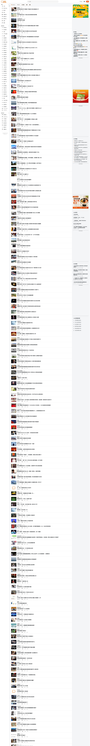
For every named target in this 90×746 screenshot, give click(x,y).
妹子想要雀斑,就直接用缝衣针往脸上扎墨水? (25, 64)
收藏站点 (5, 129)
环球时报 (18, 579)
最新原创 (5, 14)
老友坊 (5, 83)
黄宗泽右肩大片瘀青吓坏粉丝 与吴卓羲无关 (25, 636)
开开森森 (18, 365)
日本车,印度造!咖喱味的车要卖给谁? (24, 245)
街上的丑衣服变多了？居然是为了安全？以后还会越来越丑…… (28, 124)
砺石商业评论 (19, 607)
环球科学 (18, 299)
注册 (87, 1)
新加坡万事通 (19, 128)
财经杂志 (18, 348)
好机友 (18, 79)
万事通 (18, 667)
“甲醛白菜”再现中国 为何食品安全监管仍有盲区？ (26, 388)
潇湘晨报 (18, 739)
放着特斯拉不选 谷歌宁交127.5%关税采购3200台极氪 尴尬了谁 (29, 185)
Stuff (18, 134)
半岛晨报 (18, 568)
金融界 (18, 601)
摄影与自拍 (5, 42)
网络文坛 (5, 50)
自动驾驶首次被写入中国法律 (22, 691)
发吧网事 (5, 46)
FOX (17, 112)
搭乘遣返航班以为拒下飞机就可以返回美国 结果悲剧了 (27, 729)
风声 (17, 596)
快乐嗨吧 (5, 29)
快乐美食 (5, 44)
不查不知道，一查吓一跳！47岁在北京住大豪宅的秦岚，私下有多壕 (29, 460)
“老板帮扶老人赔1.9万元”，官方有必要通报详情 (26, 542)
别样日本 (18, 662)
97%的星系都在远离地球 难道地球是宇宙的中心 (26, 641)
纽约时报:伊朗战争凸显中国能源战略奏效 (24, 427)
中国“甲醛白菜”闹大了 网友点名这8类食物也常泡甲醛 (27, 14)
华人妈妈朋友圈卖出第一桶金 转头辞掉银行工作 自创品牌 (27, 135)
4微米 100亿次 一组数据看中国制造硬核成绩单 (25, 625)
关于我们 (5, 120)
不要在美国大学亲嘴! (21, 20)
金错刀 (18, 293)
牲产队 (18, 271)
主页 (4, 6)
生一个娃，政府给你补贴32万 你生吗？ (24, 487)
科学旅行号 (18, 194)
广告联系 (5, 118)
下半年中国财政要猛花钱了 (22, 603)
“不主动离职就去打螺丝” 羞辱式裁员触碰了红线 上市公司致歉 (28, 212)
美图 (4, 22)
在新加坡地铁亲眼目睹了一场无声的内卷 (24, 658)
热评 (4, 12)
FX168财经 (18, 673)
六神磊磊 (18, 563)
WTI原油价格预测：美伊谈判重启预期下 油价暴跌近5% (27, 652)
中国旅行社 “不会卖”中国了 (22, 377)
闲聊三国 (5, 56)
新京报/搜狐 (18, 211)
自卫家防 (5, 69)
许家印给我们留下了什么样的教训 (23, 608)
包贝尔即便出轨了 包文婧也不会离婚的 (24, 619)
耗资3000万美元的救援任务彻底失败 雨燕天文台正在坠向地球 (28, 300)
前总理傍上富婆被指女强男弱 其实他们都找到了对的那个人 (28, 289)
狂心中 (18, 156)
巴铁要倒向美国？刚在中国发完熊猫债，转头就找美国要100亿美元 (29, 476)
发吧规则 (5, 125)
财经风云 (18, 678)
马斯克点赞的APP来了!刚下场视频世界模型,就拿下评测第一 (28, 25)
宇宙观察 (18, 640)
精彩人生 (5, 48)
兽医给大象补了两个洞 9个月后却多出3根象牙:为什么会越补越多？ (29, 284)
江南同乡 (5, 58)
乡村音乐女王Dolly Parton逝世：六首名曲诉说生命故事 (27, 432)
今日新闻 (23, 4)
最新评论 (5, 16)
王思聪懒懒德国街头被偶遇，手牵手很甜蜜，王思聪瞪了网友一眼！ (29, 157)
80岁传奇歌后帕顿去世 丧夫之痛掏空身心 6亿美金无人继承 (28, 317)
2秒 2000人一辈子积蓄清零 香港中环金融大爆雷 (26, 647)
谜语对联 (5, 104)
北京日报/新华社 (19, 200)
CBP (17, 744)
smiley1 (18, 513)
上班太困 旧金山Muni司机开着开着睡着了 (25, 713)
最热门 (5, 10)
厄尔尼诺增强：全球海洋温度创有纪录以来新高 (26, 449)
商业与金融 (5, 96)
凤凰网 (18, 189)
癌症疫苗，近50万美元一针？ (22, 509)
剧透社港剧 (18, 634)
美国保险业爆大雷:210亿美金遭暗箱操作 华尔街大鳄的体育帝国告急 (29, 383)
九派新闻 (18, 343)
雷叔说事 (18, 84)
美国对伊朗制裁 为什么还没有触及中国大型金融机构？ (27, 416)
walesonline (19, 117)
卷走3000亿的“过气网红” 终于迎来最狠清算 (25, 295)
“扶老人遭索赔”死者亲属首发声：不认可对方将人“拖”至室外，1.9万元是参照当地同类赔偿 (34, 405)
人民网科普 (18, 722)
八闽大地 (5, 67)
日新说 (18, 304)
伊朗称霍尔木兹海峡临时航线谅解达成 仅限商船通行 (26, 559)
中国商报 (18, 733)
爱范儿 (18, 46)
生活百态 (5, 60)
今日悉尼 (18, 205)
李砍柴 (18, 238)
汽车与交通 (5, 100)
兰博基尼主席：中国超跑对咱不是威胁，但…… (25, 493)
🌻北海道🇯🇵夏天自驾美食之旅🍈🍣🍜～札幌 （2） (80, 47)
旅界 (17, 376)
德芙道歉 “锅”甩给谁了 (21, 735)
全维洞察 (18, 315)
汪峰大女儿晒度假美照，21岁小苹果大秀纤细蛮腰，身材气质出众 (29, 163)
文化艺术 (5, 40)
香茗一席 (5, 81)
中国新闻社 (18, 684)
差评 (17, 216)
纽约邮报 (18, 7)
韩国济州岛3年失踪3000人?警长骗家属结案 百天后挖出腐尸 (28, 36)
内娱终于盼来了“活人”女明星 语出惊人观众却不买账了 (27, 278)
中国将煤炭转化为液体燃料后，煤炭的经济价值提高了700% (28, 152)
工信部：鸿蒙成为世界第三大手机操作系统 (25, 520)
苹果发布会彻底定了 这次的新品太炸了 (24, 80)
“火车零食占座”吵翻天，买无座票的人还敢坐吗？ (26, 515)
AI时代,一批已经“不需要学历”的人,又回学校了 (25, 58)
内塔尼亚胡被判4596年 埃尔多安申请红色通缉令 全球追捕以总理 (29, 190)
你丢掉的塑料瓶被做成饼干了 (22, 702)
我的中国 (5, 92)
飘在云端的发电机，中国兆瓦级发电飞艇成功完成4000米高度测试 (29, 146)
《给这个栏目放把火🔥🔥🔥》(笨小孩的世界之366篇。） (80, 36)
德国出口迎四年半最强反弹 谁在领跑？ (24, 438)
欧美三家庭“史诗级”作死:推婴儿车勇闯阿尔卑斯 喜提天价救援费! (29, 223)
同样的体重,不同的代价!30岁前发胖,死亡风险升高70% (27, 42)
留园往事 (5, 94)
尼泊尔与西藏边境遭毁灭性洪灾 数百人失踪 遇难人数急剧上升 (28, 75)
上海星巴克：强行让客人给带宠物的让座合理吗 (26, 564)
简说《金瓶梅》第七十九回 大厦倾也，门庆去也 (81, 41)
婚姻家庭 (5, 71)
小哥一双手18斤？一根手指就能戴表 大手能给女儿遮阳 (27, 119)
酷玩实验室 (18, 244)
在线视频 (5, 106)
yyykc (18, 453)
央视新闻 (18, 623)
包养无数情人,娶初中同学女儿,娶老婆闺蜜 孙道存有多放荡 (28, 229)
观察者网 (18, 354)
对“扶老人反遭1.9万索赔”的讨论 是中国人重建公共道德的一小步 (29, 597)
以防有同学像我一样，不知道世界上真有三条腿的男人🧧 (80, 50)
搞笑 (4, 35)
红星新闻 (18, 326)
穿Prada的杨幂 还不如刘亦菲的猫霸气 (24, 179)
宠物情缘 (5, 37)
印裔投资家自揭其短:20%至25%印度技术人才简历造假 (27, 256)
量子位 (18, 585)
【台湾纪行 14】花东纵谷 (78, 33)
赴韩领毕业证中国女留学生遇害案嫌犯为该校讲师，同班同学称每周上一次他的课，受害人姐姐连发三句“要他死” (38, 537)
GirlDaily (18, 178)
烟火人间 (5, 102)
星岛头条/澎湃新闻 (19, 370)
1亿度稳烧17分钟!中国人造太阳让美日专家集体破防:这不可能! (28, 196)
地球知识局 (18, 172)
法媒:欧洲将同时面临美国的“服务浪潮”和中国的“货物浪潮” (28, 421)
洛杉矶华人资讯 (19, 68)
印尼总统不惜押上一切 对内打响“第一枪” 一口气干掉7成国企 (28, 234)
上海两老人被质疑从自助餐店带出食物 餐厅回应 (26, 740)
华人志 (18, 249)
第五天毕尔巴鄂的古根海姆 (78, 45)
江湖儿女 (5, 89)
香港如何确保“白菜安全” (21, 630)
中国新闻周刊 (19, 321)
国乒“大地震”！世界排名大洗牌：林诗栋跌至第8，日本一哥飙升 (29, 531)
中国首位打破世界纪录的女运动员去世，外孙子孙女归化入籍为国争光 (30, 394)
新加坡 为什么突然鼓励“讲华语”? (23, 251)
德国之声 (18, 436)
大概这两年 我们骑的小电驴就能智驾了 (24, 218)
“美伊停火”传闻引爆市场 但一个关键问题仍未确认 (26, 674)
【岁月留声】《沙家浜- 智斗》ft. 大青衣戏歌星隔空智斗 (80, 55)
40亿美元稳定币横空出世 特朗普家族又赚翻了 (25, 680)
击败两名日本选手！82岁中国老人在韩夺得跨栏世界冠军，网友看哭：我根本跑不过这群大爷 (34, 399)
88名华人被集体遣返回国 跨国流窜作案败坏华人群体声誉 (27, 669)
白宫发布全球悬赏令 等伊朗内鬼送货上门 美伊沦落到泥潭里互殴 (29, 361)
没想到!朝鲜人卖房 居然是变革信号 (23, 240)
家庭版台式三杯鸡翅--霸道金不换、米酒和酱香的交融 (80, 53)
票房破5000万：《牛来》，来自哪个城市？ (24, 498)
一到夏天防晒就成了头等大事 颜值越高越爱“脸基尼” (26, 707)
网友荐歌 (5, 79)
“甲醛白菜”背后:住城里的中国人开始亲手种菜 (25, 53)
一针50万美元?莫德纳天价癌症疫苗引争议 (25, 322)
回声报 (18, 90)
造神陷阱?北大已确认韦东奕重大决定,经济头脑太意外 (27, 31)
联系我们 (5, 114)
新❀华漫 (5, 73)
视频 (4, 20)
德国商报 (18, 95)
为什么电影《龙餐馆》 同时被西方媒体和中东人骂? (26, 333)
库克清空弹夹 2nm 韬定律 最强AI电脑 (24, 586)
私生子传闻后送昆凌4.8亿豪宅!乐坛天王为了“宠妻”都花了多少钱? (29, 267)
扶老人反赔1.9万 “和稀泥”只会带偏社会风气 (25, 141)
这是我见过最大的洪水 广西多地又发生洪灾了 (25, 592)
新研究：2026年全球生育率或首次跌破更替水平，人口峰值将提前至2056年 (31, 410)
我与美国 (5, 85)
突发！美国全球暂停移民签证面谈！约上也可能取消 (26, 113)
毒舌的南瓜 (18, 332)
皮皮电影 (18, 29)
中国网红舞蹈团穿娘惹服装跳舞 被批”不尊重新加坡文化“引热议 (29, 130)
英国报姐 (18, 35)
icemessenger (19, 403)
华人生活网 (18, 717)
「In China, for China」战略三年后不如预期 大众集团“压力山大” (29, 108)
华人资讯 (18, 695)
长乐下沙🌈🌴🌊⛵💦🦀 (78, 43)
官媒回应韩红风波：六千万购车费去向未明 (25, 548)
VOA (17, 414)
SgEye (18, 656)
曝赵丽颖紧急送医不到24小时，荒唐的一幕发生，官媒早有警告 (29, 471)
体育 (4, 31)
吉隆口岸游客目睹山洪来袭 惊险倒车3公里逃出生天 (26, 311)
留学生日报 (18, 57)
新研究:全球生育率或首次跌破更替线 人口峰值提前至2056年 (28, 328)
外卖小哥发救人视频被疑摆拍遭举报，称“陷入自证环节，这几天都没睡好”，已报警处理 (33, 553)
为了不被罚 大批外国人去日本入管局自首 (24, 663)
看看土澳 (18, 13)
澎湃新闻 (18, 337)
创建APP (5, 127)
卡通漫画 (5, 62)
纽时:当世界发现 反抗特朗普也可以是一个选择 (25, 443)
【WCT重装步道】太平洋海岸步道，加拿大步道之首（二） (81, 39)
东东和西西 (18, 288)
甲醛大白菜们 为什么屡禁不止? (23, 174)
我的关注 (5, 18)
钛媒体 (18, 183)
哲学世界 (5, 54)
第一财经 (18, 689)
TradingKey (19, 651)
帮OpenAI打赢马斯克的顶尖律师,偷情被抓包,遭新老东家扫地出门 (29, 69)
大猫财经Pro (19, 645)
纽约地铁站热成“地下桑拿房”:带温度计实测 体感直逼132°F (28, 9)
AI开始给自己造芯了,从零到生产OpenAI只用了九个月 (27, 47)
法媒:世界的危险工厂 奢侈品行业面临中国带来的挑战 (27, 91)
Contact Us (5, 116)
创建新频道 (5, 110)
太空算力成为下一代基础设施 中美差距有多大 (25, 614)
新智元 (18, 24)
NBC (17, 728)
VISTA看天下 (19, 277)
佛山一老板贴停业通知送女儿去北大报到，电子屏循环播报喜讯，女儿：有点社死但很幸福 (33, 526)
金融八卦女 (18, 266)
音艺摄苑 (5, 52)
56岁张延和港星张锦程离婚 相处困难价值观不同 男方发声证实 (28, 366)
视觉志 (18, 51)
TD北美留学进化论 (19, 18)
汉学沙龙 (5, 77)
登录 (84, 1)
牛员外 (18, 145)
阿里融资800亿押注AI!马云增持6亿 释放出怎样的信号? (27, 273)
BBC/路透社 (18, 73)
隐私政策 (5, 123)
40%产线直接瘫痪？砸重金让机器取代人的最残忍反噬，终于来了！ (29, 482)
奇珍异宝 (5, 27)
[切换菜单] (9, 6)
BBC (17, 387)
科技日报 (18, 700)
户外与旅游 (5, 33)
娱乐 (4, 98)
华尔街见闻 (18, 381)
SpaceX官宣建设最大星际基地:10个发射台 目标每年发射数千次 (29, 339)
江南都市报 (18, 574)
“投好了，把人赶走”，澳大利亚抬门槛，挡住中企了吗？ (27, 504)
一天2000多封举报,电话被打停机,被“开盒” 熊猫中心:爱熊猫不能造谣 (29, 355)
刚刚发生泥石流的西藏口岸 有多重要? (24, 262)
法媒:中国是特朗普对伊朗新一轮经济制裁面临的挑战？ (27, 102)
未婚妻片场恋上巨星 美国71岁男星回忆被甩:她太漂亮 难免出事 (28, 306)
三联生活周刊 (19, 706)
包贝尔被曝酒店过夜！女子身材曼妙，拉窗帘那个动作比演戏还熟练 (29, 465)
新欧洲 (18, 222)
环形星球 (18, 260)
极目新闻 (18, 590)
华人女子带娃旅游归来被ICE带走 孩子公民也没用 (26, 718)
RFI (17, 101)
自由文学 (5, 64)
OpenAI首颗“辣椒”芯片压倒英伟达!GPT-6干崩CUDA (27, 168)
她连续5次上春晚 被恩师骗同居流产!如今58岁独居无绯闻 (27, 207)
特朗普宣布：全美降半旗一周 (22, 581)
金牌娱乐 (18, 618)
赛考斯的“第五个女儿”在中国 (22, 685)
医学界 (18, 40)
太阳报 (18, 62)
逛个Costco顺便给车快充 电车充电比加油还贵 (25, 696)
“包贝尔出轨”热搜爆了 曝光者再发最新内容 (25, 570)
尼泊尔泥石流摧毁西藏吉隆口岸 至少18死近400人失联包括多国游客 (29, 372)
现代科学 (5, 75)
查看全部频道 (5, 108)
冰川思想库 (18, 139)
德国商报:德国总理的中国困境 (22, 97)
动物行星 (18, 282)
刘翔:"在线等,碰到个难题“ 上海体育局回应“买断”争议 (27, 201)
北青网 (18, 557)
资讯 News (5, 8)
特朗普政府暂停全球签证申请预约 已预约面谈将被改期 (27, 344)
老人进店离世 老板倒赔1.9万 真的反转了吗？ (25, 86)
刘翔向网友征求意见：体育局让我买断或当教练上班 (26, 575)
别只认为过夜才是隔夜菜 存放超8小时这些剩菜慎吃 (26, 724)
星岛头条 (18, 310)
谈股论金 (5, 87)
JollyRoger (18, 123)
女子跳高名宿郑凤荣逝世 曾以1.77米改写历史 (25, 350)
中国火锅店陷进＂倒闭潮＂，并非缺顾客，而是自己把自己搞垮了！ (29, 454)
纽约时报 (18, 425)
